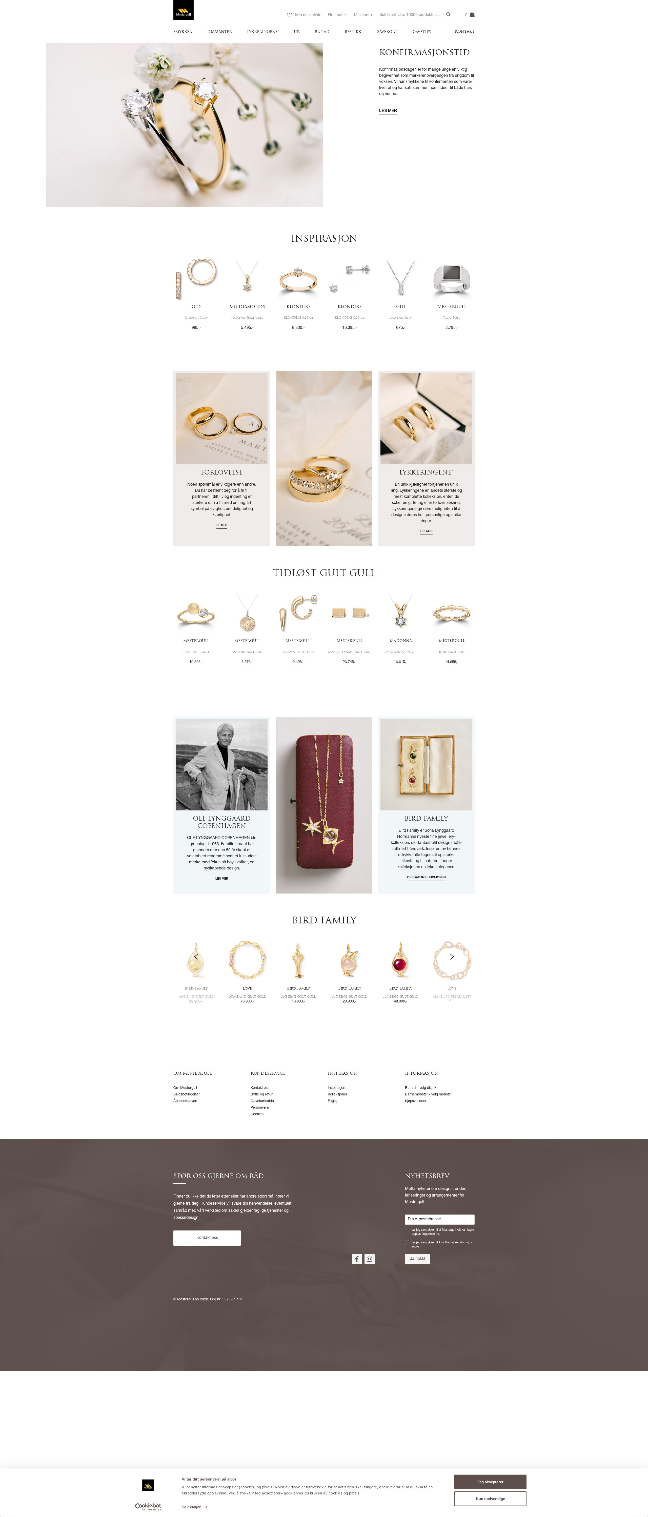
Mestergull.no (188, 1299)
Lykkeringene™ (263, 32)
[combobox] (415, 15)
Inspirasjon (336, 1088)
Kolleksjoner (337, 1094)
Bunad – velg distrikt (421, 1088)
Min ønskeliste (308, 15)
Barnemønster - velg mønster (428, 1094)
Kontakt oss (260, 1088)
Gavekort (386, 32)
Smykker (182, 32)
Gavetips (422, 32)
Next (451, 972)
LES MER (388, 111)
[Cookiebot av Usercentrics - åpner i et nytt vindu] (148, 1507)
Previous (196, 972)
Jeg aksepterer (490, 1482)
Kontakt (465, 32)
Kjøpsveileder (416, 1101)
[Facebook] (357, 1259)
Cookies (257, 1114)
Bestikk (353, 32)
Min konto (363, 15)
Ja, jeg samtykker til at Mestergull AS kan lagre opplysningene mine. (443, 1232)
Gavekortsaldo (262, 1101)
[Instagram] (369, 1259)
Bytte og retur (262, 1094)
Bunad (322, 32)
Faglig (332, 1101)
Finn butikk (338, 15)
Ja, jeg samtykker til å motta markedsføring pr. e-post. (442, 1244)
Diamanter (219, 32)
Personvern (260, 1108)
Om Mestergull (185, 1088)
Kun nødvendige (490, 1498)
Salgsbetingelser (186, 1094)
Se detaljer (191, 1507)
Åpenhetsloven (185, 1101)
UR (297, 32)
